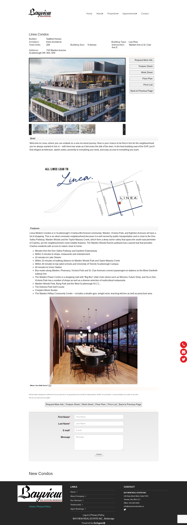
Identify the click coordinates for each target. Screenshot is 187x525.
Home (89, 13)
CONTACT (129, 487)
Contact (145, 13)
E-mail (66, 430)
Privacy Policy (44, 506)
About (99, 13)
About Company (77, 496)
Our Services (76, 500)
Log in (86, 515)
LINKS (73, 487)
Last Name (63, 424)
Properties (112, 13)
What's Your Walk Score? (39, 385)
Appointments (129, 13)
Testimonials (75, 505)
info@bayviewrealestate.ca (134, 506)
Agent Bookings (77, 509)
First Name (63, 417)
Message (65, 437)
